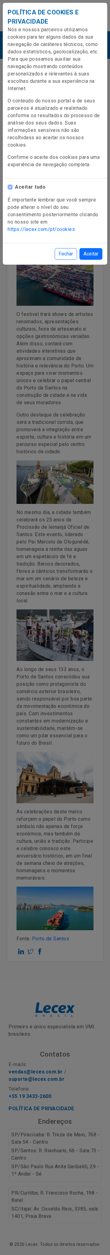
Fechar (66, 254)
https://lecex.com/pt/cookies (41, 229)
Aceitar (90, 254)
